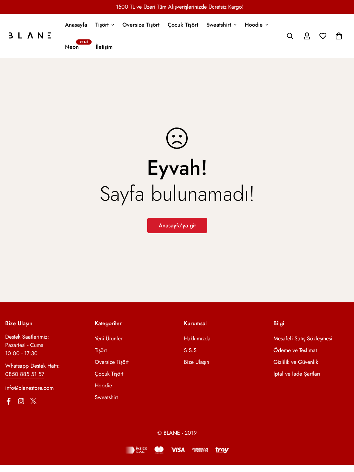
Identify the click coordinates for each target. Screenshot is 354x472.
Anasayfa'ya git (177, 225)
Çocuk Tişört (183, 25)
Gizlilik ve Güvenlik (295, 362)
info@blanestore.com (29, 388)
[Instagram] (21, 401)
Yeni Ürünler (108, 338)
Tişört (102, 25)
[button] (339, 36)
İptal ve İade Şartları (296, 374)
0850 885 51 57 (24, 374)
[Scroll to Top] (340, 434)
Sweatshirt (218, 25)
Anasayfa (76, 25)
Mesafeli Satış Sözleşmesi (302, 338)
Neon (72, 47)
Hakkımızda (197, 338)
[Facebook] (8, 401)
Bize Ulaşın (196, 362)
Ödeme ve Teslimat (295, 350)
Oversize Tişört (140, 25)
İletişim (104, 47)
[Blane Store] (30, 36)
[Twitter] (33, 401)
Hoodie (254, 25)
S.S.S (190, 350)
